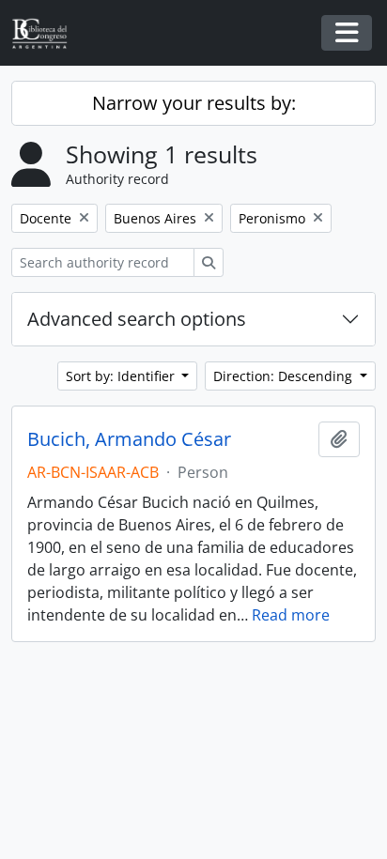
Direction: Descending (284, 376)
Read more (291, 615)
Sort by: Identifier (122, 376)
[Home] (47, 33)
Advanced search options (136, 318)
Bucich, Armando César (129, 439)
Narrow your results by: (194, 102)
